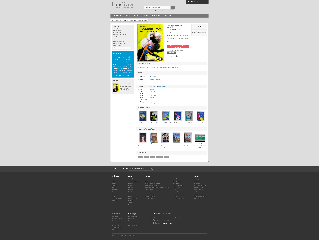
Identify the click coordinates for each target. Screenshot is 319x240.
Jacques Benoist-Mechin (120, 34)
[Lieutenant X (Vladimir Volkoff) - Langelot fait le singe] (116, 87)
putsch (118, 63)
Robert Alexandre (154, 144)
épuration (127, 63)
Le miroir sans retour (142, 146)
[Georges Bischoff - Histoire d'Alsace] (176, 138)
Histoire (114, 181)
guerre (130, 72)
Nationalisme (176, 192)
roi (122, 63)
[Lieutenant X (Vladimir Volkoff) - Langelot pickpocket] (178, 116)
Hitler (127, 76)
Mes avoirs (131, 218)
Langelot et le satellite (142, 122)
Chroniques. (131, 207)
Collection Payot (149, 189)
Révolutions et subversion (179, 194)
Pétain (116, 68)
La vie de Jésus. (187, 146)
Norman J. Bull (187, 144)
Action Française (149, 179)
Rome (120, 61)
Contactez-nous (116, 221)
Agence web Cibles (129, 235)
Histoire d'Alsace (176, 146)
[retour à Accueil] (112, 20)
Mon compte (156, 16)
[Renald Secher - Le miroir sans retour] (143, 138)
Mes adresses (131, 221)
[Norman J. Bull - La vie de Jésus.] (188, 138)
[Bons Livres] (126, 5)
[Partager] (174, 56)
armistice (129, 57)
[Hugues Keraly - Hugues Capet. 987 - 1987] (165, 138)
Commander (171, 52)
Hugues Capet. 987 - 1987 (165, 146)
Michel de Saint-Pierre (119, 43)
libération (116, 61)
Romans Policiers (132, 198)
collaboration (127, 59)
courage (115, 72)
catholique (116, 56)
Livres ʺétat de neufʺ (178, 185)
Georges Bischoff (176, 144)
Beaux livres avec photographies (153, 183)
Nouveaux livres (116, 216)
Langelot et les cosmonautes (189, 123)
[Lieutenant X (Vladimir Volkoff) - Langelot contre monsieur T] (154, 116)
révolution (118, 76)
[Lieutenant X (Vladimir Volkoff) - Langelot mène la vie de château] (166, 116)
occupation (124, 72)
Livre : (168, 33)
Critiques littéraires (133, 181)
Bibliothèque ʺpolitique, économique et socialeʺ (157, 187)
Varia (113, 196)
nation (129, 68)
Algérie (130, 56)
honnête (166, 157)
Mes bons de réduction (134, 225)
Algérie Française (128, 61)
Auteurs (146, 16)
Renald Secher (143, 144)
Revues (175, 196)
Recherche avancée (158, 11)
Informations (115, 225)
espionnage (159, 157)
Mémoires (130, 189)
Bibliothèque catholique (151, 185)
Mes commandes (132, 216)
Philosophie (115, 185)
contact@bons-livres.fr (166, 223)
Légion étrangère (149, 198)
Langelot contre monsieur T (154, 123)
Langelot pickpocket (178, 122)
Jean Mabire (117, 40)
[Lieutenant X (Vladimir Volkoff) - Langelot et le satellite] (143, 116)
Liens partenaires (116, 227)
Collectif (200, 144)
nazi (127, 66)
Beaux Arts (114, 189)
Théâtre (130, 202)
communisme (121, 70)
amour (116, 59)
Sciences (114, 200)
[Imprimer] (177, 56)
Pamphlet (130, 200)
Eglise (121, 59)
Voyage (114, 192)
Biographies (131, 179)
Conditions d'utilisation (118, 223)
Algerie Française (149, 181)
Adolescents (153, 76)
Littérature (115, 179)
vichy (114, 66)
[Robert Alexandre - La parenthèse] (154, 138)
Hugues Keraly (165, 144)
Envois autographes (150, 196)
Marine (174, 189)
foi (124, 76)
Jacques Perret (118, 32)
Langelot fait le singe (125, 86)
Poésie (130, 194)
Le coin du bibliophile (117, 198)
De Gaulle (116, 65)
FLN (120, 72)
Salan (120, 68)
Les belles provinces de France (181, 179)
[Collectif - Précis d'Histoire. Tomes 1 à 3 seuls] (200, 138)
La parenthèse (154, 146)
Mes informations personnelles (136, 223)
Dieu (125, 68)
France (115, 70)
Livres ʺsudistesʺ (177, 187)
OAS (124, 66)
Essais (130, 185)
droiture (152, 157)
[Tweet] (168, 56)
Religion (114, 183)
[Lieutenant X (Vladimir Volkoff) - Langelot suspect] (201, 116)
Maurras (122, 56)
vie (126, 56)
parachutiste (129, 70)
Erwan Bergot (117, 30)
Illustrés (130, 187)
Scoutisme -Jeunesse (155, 79)
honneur (119, 66)
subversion (117, 57)
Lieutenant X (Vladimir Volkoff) (125, 84)
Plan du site (115, 229)
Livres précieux (177, 181)
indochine (130, 64)
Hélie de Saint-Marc (119, 41)
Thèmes (128, 16)
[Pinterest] (171, 56)
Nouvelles (130, 192)
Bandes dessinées (132, 205)
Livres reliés (176, 183)
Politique (114, 187)
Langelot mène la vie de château (166, 123)
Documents (131, 183)
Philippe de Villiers (118, 36)
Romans (152, 83)
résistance (126, 74)
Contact (168, 16)
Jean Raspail (117, 29)
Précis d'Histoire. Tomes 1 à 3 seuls (200, 146)
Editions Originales (149, 194)
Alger (131, 66)
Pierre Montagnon (118, 38)
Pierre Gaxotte (117, 45)
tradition (123, 65)
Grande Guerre (119, 74)
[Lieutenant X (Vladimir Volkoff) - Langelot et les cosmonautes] (189, 116)
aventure (123, 57)
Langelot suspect (200, 122)
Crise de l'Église (149, 192)
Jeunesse (114, 194)
